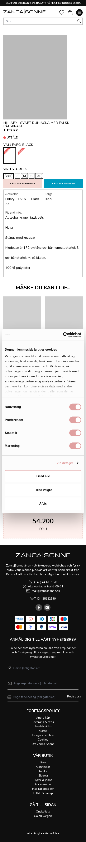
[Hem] (24, 11)
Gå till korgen (43, 816)
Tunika (43, 771)
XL (39, 176)
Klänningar (43, 767)
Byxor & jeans (43, 780)
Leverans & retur (43, 722)
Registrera (74, 696)
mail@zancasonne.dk (46, 591)
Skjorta (43, 776)
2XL (8, 176)
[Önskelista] (61, 12)
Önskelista (43, 812)
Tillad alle (43, 476)
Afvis (43, 503)
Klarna (43, 731)
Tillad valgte (43, 490)
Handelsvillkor (43, 726)
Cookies (43, 740)
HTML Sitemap (43, 793)
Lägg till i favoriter (22, 183)
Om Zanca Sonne (43, 744)
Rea (43, 762)
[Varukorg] (70, 12)
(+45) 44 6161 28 (45, 582)
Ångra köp (43, 718)
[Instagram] (47, 607)
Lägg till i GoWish (63, 183)
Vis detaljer (65, 463)
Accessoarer (43, 784)
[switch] (75, 420)
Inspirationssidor (43, 789)
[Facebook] (38, 607)
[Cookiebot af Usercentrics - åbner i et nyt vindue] (63, 335)
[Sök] (79, 21)
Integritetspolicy (43, 735)
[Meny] (79, 12)
